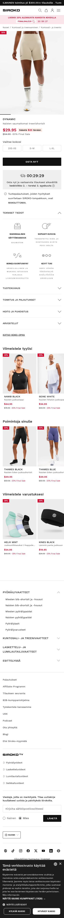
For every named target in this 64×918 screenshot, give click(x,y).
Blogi (5, 734)
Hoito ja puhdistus (15, 311)
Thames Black (13, 469)
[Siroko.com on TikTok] (13, 851)
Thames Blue (47, 469)
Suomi (11, 835)
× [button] (60, 864)
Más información (11, 894)
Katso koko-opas (14, 335)
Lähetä (52, 818)
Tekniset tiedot (13, 212)
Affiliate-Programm (14, 686)
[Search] (40, 10)
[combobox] (55, 864)
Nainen (11, 818)
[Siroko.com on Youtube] (43, 851)
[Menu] (58, 10)
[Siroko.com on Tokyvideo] (58, 851)
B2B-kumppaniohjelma (16, 700)
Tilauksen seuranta (14, 693)
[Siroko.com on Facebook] (28, 851)
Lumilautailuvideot (17, 776)
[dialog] (32, 889)
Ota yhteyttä (10, 727)
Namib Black (12, 396)
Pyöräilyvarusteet (15, 629)
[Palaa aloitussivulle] (11, 10)
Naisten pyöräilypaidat (18, 617)
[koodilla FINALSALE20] (33, 21)
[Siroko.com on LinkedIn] (51, 851)
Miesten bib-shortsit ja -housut (24, 599)
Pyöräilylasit (12, 623)
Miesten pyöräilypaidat (18, 611)
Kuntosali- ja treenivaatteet (25, 638)
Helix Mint (11, 542)
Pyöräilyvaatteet (16, 592)
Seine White (47, 396)
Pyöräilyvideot (14, 762)
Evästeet (45, 859)
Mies (26, 818)
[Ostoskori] (46, 10)
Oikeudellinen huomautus (26, 859)
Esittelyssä (11, 660)
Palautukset (10, 679)
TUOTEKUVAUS (11, 288)
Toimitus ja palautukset (19, 299)
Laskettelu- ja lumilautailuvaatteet (20, 649)
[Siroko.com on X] (36, 851)
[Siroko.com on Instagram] (20, 851)
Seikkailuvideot (15, 783)
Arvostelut (10, 323)
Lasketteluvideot (15, 769)
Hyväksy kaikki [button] (46, 911)
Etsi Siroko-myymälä (15, 741)
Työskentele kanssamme (17, 707)
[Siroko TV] (5, 851)
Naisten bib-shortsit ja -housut (23, 605)
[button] (32, 898)
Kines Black (46, 542)
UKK (5, 713)
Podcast (7, 720)
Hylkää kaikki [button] (17, 911)
